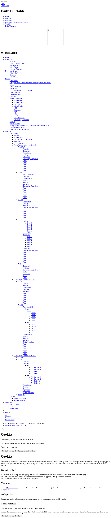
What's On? (14, 73)
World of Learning (20, 398)
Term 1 (25, 161)
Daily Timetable (10, 26)
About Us (8, 59)
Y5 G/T (21, 219)
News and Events (11, 71)
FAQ (15, 114)
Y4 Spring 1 (35, 383)
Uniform (17, 104)
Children (8, 18)
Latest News (14, 77)
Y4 (28, 375)
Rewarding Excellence (21, 120)
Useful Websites (19, 143)
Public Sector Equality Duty (19, 129)
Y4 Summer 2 (36, 377)
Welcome (13, 61)
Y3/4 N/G (21, 147)
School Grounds (19, 400)
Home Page (5, 6)
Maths (25, 272)
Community (9, 402)
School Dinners (19, 118)
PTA (15, 112)
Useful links (14, 408)
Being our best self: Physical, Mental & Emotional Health (29, 126)
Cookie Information (12, 418)
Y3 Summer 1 (36, 369)
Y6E (19, 264)
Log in (3, 4)
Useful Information (16, 98)
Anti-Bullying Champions (23, 139)
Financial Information (17, 127)
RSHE (25, 276)
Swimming (26, 248)
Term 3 (25, 165)
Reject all (5, 451)
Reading (25, 180)
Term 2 (25, 163)
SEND (12, 85)
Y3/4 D (20, 305)
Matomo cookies (12, 488)
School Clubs (14, 404)
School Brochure (15, 87)
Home (7, 16)
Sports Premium (15, 94)
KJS (15, 108)
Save (19, 516)
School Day (18, 100)
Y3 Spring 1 (35, 373)
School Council (19, 137)
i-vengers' (17, 135)
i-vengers (21, 395)
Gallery (12, 397)
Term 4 (25, 166)
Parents (7, 79)
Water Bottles (18, 106)
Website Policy (10, 420)
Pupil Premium (15, 92)
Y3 (28, 365)
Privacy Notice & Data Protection (21, 90)
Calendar (13, 75)
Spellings (26, 155)
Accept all (13, 451)
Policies (12, 122)
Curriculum (13, 96)
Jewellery (17, 116)
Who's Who (14, 67)
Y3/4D (7, 24)
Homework (26, 151)
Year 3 (29, 311)
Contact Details (15, 65)
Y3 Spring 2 (35, 371)
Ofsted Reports (15, 124)
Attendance (13, 88)
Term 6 (25, 170)
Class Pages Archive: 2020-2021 (25, 356)
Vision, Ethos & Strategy (18, 63)
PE (24, 209)
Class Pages (9, 20)
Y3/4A (20, 200)
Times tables (18, 141)
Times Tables (27, 153)
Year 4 (29, 322)
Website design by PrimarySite (15, 425)
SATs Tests (26, 274)
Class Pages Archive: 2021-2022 (25, 280)
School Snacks (19, 102)
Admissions (14, 81)
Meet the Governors (16, 69)
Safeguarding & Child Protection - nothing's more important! (30, 83)
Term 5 (25, 168)
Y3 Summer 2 (36, 367)
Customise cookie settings (26, 451)
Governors (17, 110)
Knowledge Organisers (30, 159)
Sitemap (8, 416)
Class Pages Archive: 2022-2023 (16, 22)
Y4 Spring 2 (35, 381)
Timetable (26, 149)
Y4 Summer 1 (36, 379)
